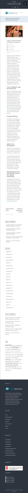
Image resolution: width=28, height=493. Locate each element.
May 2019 (8, 276)
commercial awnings (14, 352)
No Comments (10, 47)
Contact (6, 428)
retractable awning (11, 365)
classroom (12, 351)
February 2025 (9, 254)
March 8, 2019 (10, 44)
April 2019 (8, 279)
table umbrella (11, 368)
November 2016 (9, 307)
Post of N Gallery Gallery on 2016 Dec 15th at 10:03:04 (14, 237)
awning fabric (19, 345)
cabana (19, 349)
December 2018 (9, 290)
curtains (18, 354)
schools (18, 366)
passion (10, 361)
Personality (17, 361)
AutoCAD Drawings (8, 417)
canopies (6, 351)
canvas (10, 351)
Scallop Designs (8, 444)
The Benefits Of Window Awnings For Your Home (14, 225)
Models (7, 361)
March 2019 (8, 282)
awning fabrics (8, 347)
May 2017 (8, 304)
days (22, 354)
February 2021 (9, 271)
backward (9, 349)
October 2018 (9, 296)
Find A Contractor (8, 423)
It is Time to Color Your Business (13, 241)
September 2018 (9, 299)
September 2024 (9, 260)
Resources (7, 421)
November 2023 (9, 268)
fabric (11, 356)
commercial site (11, 354)
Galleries (6, 426)
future (10, 357)
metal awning (18, 359)
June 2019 (8, 274)
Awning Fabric (7, 441)
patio (13, 361)
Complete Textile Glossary (10, 453)
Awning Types (7, 419)
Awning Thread (8, 446)
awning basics (14, 345)
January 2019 (9, 288)
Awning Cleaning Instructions (10, 448)
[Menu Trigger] (25, 3)
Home (6, 415)
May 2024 (8, 262)
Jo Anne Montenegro (11, 46)
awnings (9, 51)
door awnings (7, 356)
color (19, 351)
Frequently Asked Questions (10, 455)
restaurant (20, 363)
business (13, 51)
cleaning (16, 351)
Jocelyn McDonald (10, 224)
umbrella (16, 368)
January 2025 (9, 257)
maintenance (13, 359)
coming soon (8, 352)
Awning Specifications (9, 450)
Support (14, 1)
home (13, 357)
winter (10, 370)
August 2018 (8, 302)
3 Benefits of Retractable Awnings (13, 229)
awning (8, 345)
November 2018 (9, 293)
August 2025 (8, 251)
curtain (15, 354)
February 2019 (9, 285)
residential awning (11, 363)
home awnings (11, 49)
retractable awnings (10, 366)
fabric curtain (14, 356)
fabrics (18, 356)
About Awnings (8, 439)
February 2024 (9, 265)
